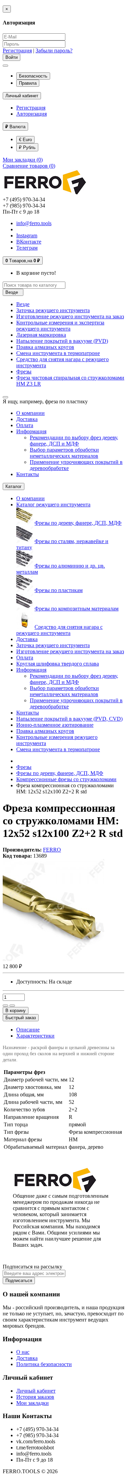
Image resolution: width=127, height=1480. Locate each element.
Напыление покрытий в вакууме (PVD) (62, 341)
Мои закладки (32, 1403)
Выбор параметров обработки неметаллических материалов (64, 453)
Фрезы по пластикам (59, 590)
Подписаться (18, 1280)
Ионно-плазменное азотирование (54, 725)
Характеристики (35, 1036)
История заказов (35, 1397)
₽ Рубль (27, 147)
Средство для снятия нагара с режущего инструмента (59, 630)
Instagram (26, 235)
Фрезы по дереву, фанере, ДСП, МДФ (78, 523)
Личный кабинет (36, 1391)
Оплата (24, 425)
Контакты (27, 474)
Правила (28, 83)
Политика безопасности (44, 1364)
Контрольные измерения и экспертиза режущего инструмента (60, 326)
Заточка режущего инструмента (53, 310)
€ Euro (25, 139)
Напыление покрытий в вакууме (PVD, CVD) (69, 719)
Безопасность (33, 76)
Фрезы (23, 371)
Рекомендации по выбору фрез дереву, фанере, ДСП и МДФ (74, 441)
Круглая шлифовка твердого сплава (57, 664)
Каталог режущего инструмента (53, 504)
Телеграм (27, 248)
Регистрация (17, 50)
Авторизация (31, 114)
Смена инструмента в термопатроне (58, 353)
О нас (22, 1352)
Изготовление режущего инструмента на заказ (70, 316)
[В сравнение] (12, 1006)
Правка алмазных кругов (45, 347)
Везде (22, 304)
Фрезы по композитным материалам (77, 608)
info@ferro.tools (33, 223)
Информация (31, 431)
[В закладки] (5, 1006)
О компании (30, 413)
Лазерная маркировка (41, 335)
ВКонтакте (28, 242)
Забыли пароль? (54, 50)
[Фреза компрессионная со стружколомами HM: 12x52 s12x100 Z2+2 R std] (53, 959)
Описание (28, 1029)
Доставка (27, 419)
